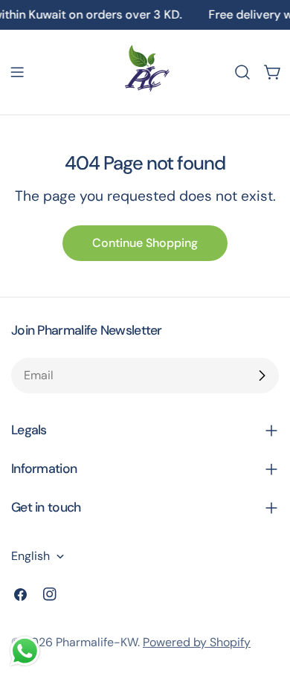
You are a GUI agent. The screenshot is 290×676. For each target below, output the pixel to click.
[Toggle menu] (17, 72)
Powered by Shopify (197, 642)
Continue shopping (145, 243)
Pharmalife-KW (97, 642)
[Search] (242, 72)
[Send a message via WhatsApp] (24, 651)
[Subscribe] (261, 375)
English (30, 556)
